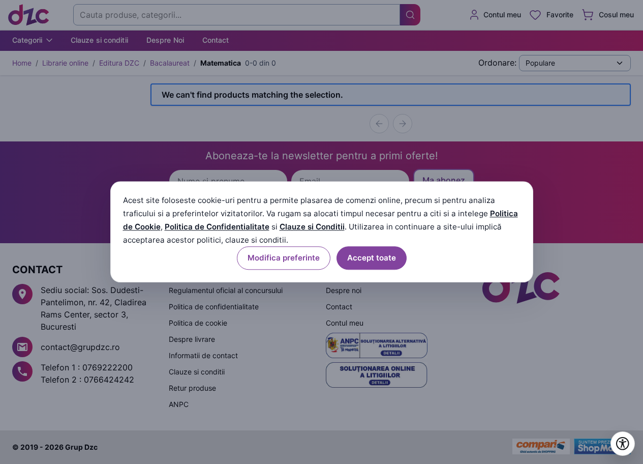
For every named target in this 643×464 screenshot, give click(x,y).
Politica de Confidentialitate (217, 226)
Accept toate (371, 258)
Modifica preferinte (284, 258)
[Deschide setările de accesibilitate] (622, 443)
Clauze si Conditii (312, 226)
